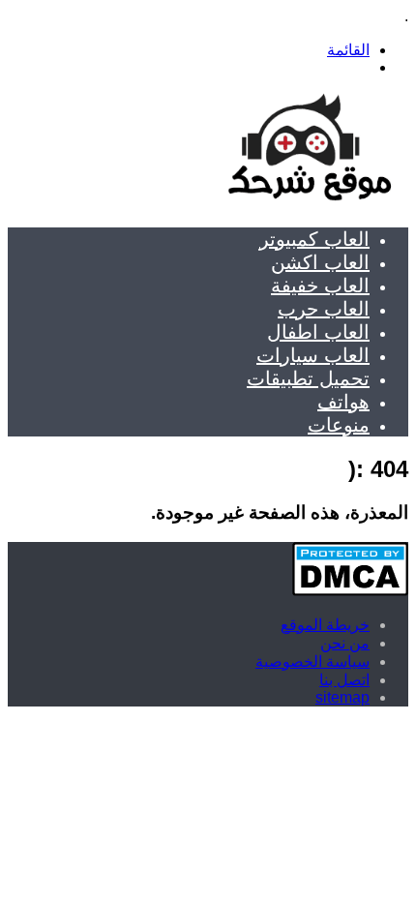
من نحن (345, 643)
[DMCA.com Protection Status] (350, 591)
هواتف (343, 401)
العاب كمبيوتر (314, 239)
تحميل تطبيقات (308, 378)
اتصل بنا (344, 680)
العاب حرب (324, 308)
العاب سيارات (313, 355)
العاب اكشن (320, 262)
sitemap (342, 697)
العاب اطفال (318, 332)
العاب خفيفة (320, 285)
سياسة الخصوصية (312, 661)
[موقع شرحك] (308, 203)
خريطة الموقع (325, 624)
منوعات (339, 425)
